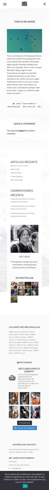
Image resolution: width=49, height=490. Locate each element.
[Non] (45, 480)
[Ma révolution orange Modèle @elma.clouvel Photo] (35, 398)
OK (25, 486)
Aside (18, 104)
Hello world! (15, 169)
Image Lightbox (17, 176)
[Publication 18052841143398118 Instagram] (24, 412)
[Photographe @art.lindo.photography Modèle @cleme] (24, 398)
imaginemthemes (18, 199)
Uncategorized (13, 107)
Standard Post (16, 173)
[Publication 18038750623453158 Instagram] (13, 412)
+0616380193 (16, 468)
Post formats (28, 104)
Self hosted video (17, 180)
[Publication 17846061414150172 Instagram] (13, 398)
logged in (22, 130)
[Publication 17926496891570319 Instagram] (35, 412)
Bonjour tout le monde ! (19, 166)
